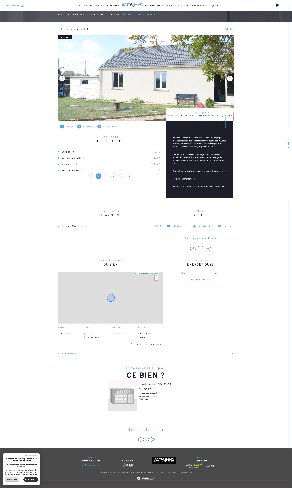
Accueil (78, 5)
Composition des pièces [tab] (146, 344)
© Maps (144, 273)
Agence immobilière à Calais (68, 14)
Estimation (113, 5)
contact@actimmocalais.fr (149, 393)
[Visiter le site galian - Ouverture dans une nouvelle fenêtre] (210, 466)
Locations (100, 5)
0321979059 (145, 389)
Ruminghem (104, 14)
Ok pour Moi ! (30, 479)
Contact (288, 146)
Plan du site (150, 472)
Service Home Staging (196, 5)
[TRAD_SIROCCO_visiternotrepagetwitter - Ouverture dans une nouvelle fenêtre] (146, 439)
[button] (230, 78)
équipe (214, 5)
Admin (168, 472)
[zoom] (146, 120)
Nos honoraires (141, 472)
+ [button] (156, 275)
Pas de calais (93, 14)
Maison (112, 14)
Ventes (88, 5)
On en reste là (30, 456)
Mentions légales (160, 472)
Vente (83, 14)
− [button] (156, 278)
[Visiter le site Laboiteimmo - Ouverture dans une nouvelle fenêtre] (146, 481)
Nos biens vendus (155, 5)
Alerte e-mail (175, 5)
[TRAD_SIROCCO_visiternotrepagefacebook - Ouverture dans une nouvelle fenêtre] (138, 439)
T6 (118, 14)
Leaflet (137, 273)
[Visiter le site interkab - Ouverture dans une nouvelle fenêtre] (194, 466)
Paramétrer (12, 479)
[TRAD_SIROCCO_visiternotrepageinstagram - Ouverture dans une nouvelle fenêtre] (153, 439)
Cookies (189, 472)
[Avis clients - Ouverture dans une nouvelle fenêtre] (128, 465)
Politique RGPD (181, 472)
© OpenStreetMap (154, 273)
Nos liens (173, 472)
